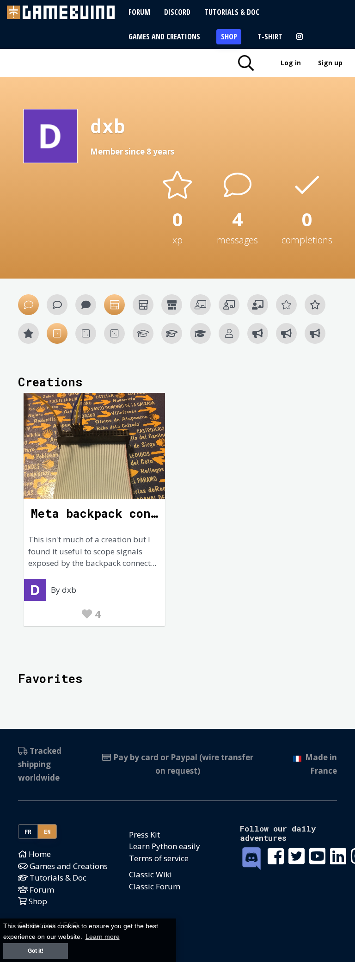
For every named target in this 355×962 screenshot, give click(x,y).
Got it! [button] (35, 951)
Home (39, 854)
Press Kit (144, 834)
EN (47, 831)
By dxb (63, 589)
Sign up (330, 62)
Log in (291, 62)
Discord (177, 12)
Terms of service (159, 858)
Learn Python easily (164, 846)
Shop (229, 36)
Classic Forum (154, 886)
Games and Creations (164, 36)
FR (28, 831)
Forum (139, 12)
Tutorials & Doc (231, 12)
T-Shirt (269, 36)
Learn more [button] (103, 936)
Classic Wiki (150, 874)
